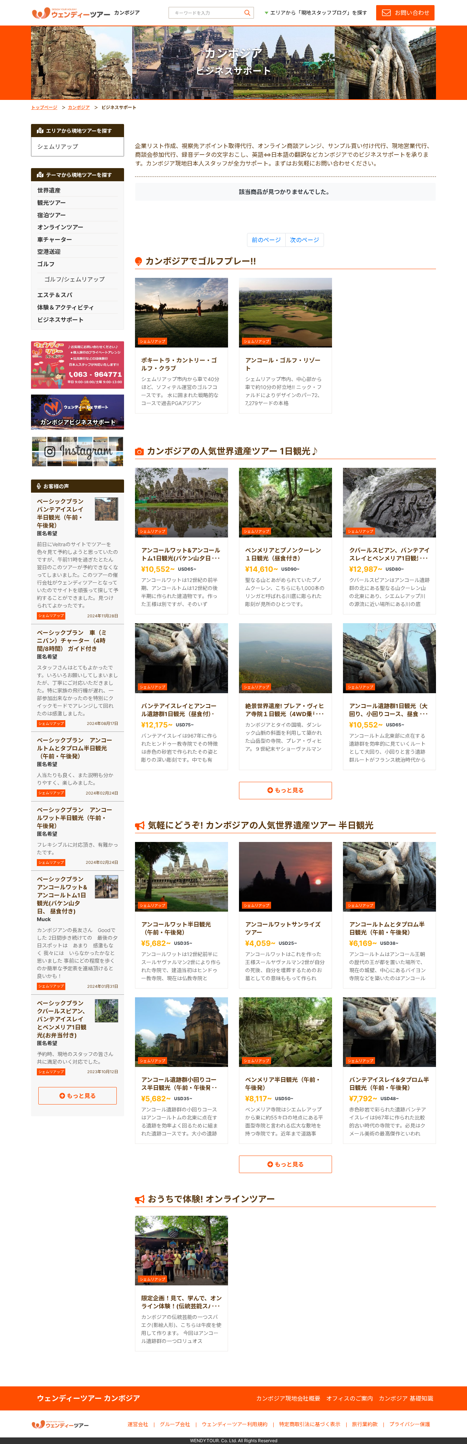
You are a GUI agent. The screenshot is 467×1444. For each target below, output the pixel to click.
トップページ (44, 107)
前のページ (266, 240)
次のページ (304, 240)
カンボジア (79, 107)
